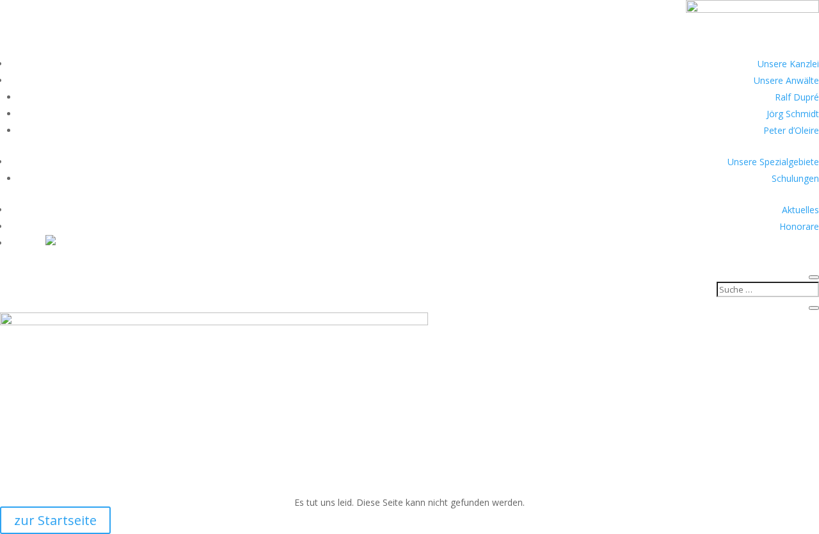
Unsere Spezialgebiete (773, 162)
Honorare (799, 226)
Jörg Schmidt (793, 114)
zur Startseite (55, 520)
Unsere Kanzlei (788, 64)
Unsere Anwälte (786, 80)
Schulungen (795, 178)
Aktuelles (800, 210)
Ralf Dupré (797, 97)
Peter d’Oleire (791, 130)
